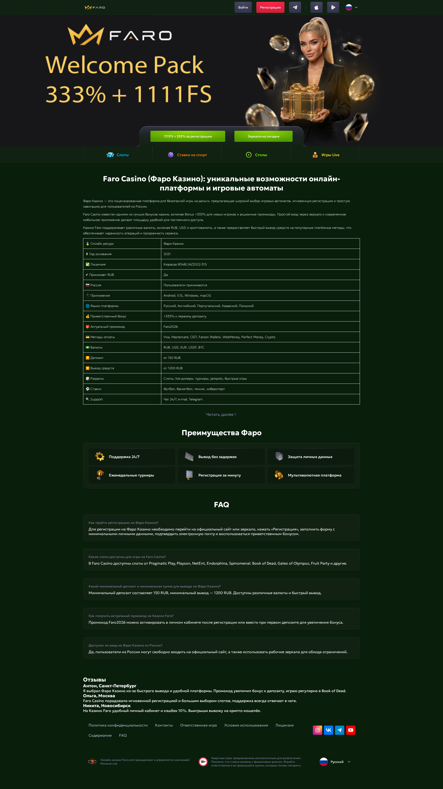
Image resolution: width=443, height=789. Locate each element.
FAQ (123, 735)
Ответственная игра (198, 725)
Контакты (164, 725)
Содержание (100, 735)
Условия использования (246, 725)
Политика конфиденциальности (118, 725)
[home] (94, 7)
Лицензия (284, 725)
